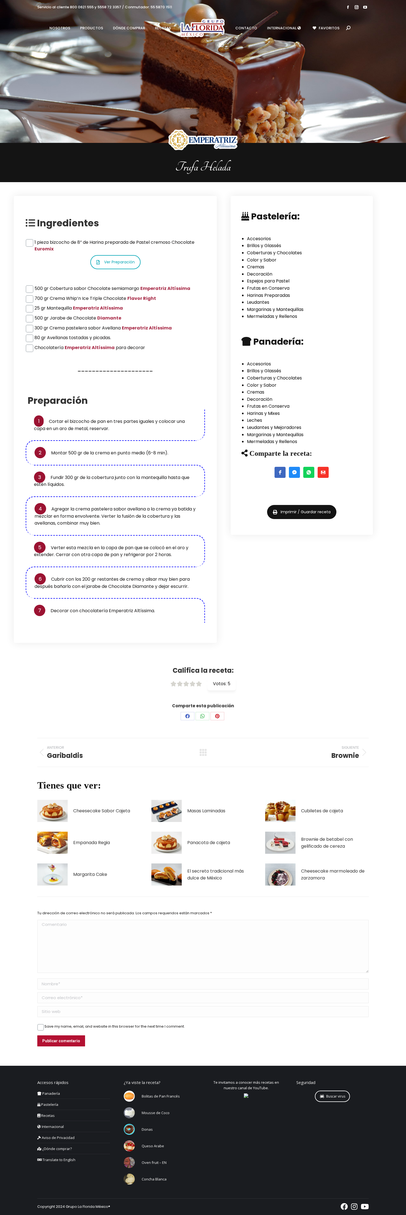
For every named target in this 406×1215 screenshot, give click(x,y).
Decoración (259, 274)
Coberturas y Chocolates (274, 253)
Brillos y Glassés (264, 245)
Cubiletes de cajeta (322, 811)
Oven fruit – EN (154, 1162)
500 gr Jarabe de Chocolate (78, 318)
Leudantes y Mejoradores (274, 427)
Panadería (50, 1093)
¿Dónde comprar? (56, 1148)
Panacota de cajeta (208, 842)
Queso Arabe (153, 1145)
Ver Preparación (119, 262)
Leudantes (258, 302)
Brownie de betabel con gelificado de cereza (327, 843)
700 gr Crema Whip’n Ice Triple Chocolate (95, 298)
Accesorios (259, 238)
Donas (147, 1129)
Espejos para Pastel (268, 281)
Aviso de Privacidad (58, 1137)
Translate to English (58, 1159)
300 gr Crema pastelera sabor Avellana (103, 328)
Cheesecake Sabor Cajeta (101, 811)
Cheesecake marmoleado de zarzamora (333, 874)
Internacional (52, 1126)
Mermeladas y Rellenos (272, 316)
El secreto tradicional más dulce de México (215, 874)
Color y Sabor (261, 260)
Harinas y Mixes (263, 413)
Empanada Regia (91, 842)
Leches (254, 420)
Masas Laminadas (206, 811)
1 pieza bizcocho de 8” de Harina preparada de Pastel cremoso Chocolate (114, 242)
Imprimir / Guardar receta (306, 512)
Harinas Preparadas (268, 295)
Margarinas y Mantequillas (275, 309)
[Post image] (52, 811)
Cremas (255, 267)
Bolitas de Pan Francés (161, 1096)
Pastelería (49, 1104)
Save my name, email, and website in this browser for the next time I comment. (114, 1026)
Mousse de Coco (156, 1112)
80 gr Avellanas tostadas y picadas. (73, 337)
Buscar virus (335, 1096)
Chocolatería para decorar (90, 347)
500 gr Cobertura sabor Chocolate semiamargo (112, 288)
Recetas (47, 1115)
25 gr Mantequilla (79, 308)
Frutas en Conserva (268, 288)
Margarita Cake (90, 874)
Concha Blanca (154, 1179)
